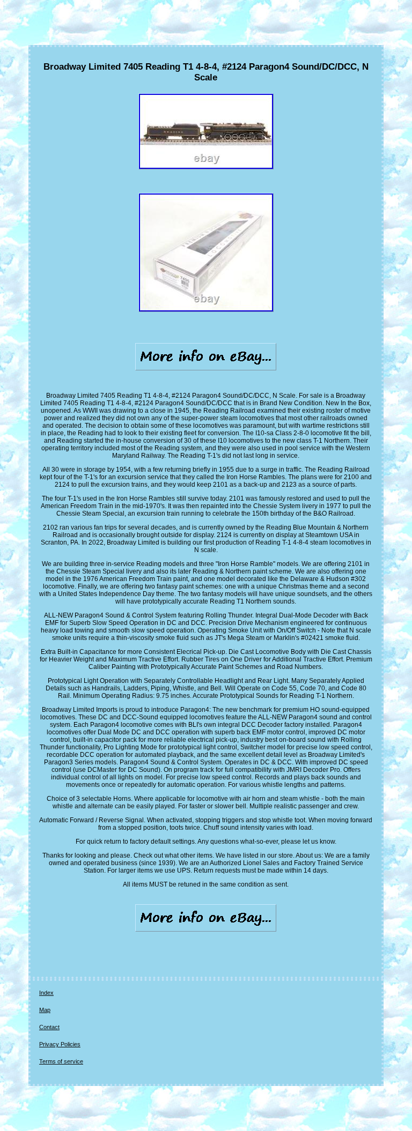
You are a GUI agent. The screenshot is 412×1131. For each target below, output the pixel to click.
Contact (49, 1027)
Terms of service (61, 1061)
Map (44, 1010)
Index (46, 992)
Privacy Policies (59, 1044)
